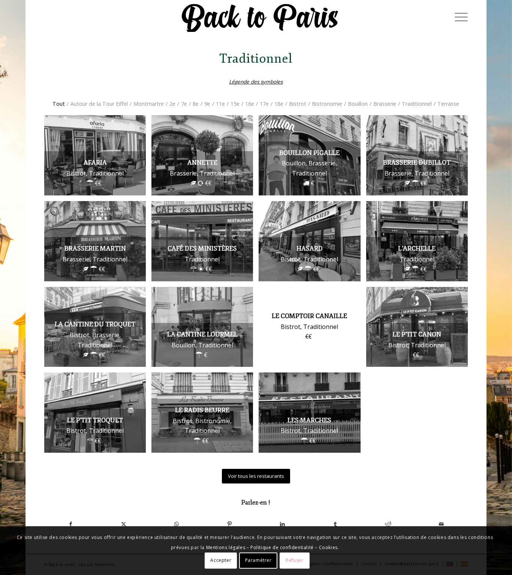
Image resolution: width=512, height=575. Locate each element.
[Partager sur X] (123, 523)
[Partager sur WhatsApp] (176, 523)
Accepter (220, 560)
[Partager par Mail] (441, 523)
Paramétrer (258, 560)
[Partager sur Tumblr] (335, 523)
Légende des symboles (256, 81)
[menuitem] (459, 17)
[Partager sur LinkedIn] (282, 523)
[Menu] (459, 17)
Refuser (294, 560)
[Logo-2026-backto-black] (260, 17)
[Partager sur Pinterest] (229, 523)
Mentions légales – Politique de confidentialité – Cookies (272, 547)
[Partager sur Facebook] (70, 523)
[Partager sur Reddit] (388, 523)
